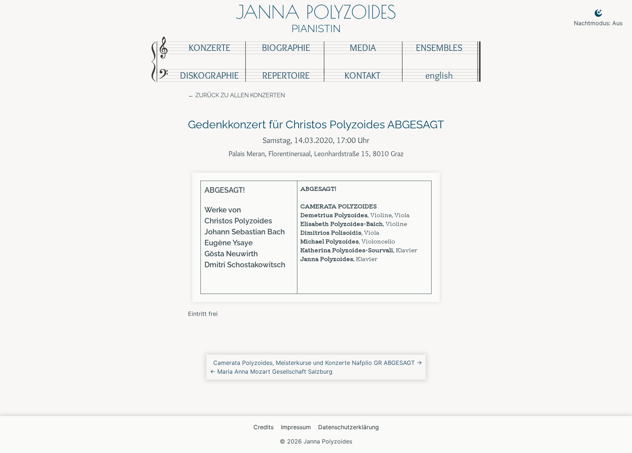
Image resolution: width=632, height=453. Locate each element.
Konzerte (209, 47)
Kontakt (362, 75)
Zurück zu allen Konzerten (240, 95)
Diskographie (209, 75)
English (439, 75)
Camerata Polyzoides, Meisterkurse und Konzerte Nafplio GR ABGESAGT (317, 362)
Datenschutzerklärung (348, 427)
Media (363, 47)
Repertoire (286, 75)
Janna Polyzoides (316, 11)
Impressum (296, 427)
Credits (263, 427)
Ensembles (439, 47)
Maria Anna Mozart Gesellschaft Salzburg (271, 371)
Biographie (286, 47)
